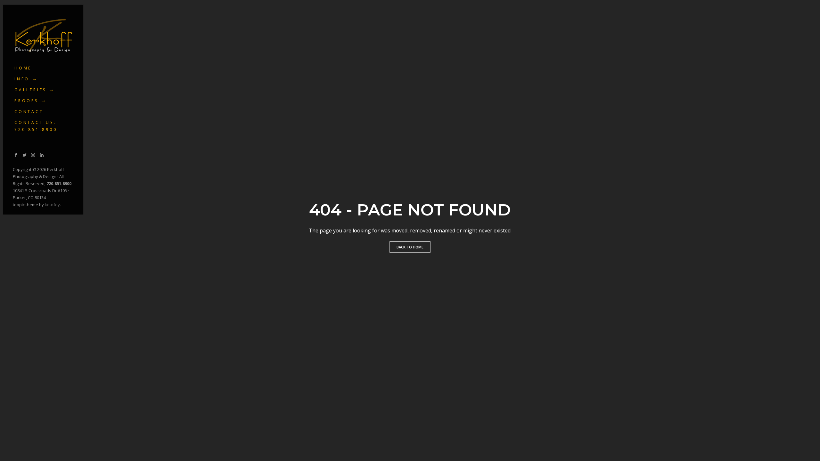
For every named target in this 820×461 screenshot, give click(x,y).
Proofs (26, 100)
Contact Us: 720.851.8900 (35, 126)
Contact (29, 111)
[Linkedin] (41, 155)
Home (23, 68)
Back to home (410, 247)
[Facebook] (16, 155)
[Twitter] (24, 155)
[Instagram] (33, 155)
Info (21, 79)
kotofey (52, 204)
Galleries (30, 90)
